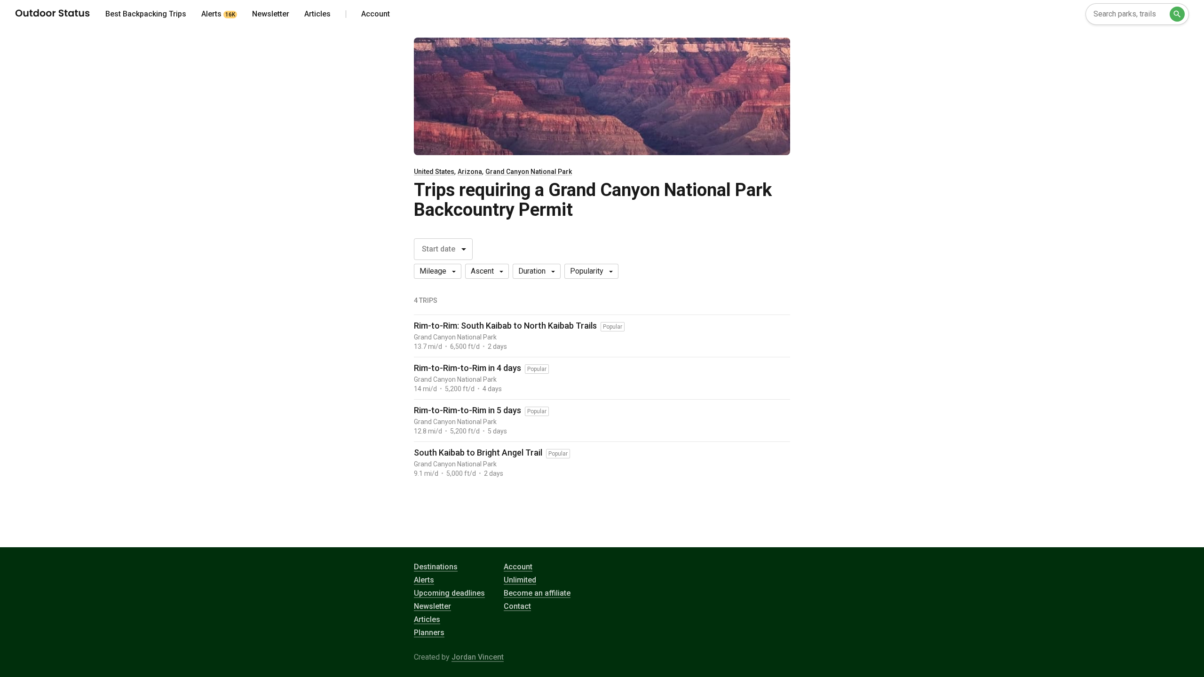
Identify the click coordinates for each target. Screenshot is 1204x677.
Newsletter (432, 606)
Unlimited (520, 579)
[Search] (1177, 14)
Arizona (470, 171)
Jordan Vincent (478, 657)
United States (434, 171)
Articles (427, 619)
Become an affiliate (537, 593)
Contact (517, 606)
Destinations (436, 566)
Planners (429, 632)
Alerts (424, 579)
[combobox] (1137, 14)
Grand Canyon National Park (528, 171)
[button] (437, 271)
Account (518, 566)
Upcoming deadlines (449, 593)
